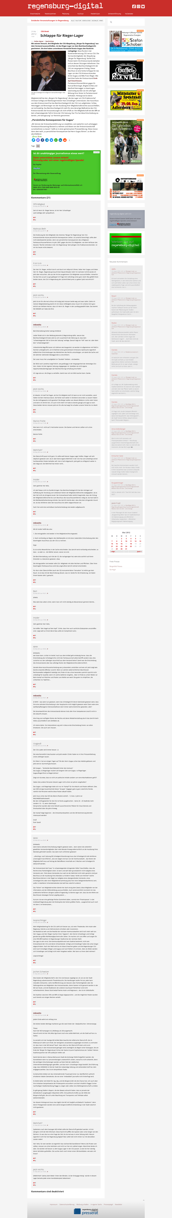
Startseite (35, 14)
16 (121, 544)
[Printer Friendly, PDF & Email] (36, 136)
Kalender (129, 14)
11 (131, 541)
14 (112, 544)
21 (112, 546)
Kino (101, 21)
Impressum (53, 1204)
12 (135, 541)
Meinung (65, 14)
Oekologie (86, 21)
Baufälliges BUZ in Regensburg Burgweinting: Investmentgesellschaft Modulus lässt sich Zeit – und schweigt (125, 405)
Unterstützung (114, 14)
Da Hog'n (113, 570)
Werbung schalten (82, 1204)
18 (131, 544)
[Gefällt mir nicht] (34, 220)
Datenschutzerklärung (67, 1204)
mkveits (37, 324)
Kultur (81, 14)
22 (117, 546)
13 (140, 541)
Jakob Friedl (116, 503)
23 (121, 546)
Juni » (139, 551)
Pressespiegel (108, 1204)
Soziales (95, 21)
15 (117, 544)
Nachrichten (50, 14)
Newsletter (118, 1204)
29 (117, 549)
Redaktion (95, 14)
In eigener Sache (96, 1204)
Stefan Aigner (38, 41)
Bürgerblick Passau (116, 566)
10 (126, 541)
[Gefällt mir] (34, 217)
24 (126, 546)
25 (131, 546)
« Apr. (113, 551)
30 (121, 549)
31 (126, 549)
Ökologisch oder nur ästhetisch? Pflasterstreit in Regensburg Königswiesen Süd (126, 272)
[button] (33, 140)
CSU (38, 146)
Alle (72, 21)
